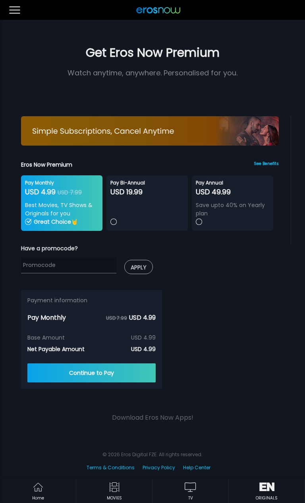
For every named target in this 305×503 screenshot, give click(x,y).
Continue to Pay (91, 373)
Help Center (196, 467)
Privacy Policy (159, 467)
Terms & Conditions (111, 467)
